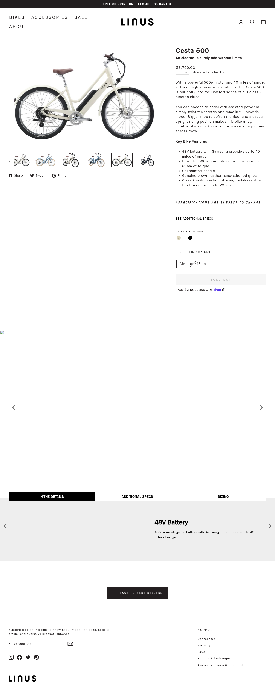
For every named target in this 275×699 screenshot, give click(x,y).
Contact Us (206, 639)
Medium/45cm (193, 263)
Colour (189, 231)
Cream (179, 238)
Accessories (49, 17)
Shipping (182, 72)
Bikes (17, 17)
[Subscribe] (70, 643)
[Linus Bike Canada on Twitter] (28, 657)
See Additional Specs (194, 219)
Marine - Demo (184, 238)
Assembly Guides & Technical (220, 665)
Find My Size (200, 252)
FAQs (201, 652)
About (18, 26)
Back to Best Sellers (140, 593)
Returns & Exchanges (214, 658)
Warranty (204, 646)
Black (190, 238)
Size (193, 252)
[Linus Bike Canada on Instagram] (11, 657)
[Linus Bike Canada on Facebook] (19, 657)
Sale (81, 17)
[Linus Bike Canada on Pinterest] (36, 657)
